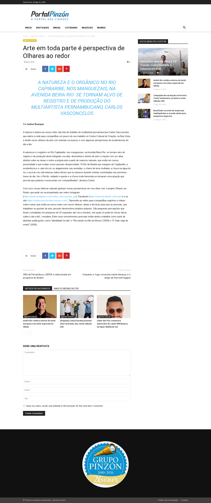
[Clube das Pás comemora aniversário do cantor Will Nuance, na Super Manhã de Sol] (114, 306)
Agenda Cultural (38, 36)
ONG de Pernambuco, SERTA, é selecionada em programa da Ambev (47, 276)
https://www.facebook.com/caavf (105, 196)
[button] (184, 27)
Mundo (101, 27)
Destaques (42, 27)
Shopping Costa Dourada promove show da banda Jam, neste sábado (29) (76, 323)
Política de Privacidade (168, 500)
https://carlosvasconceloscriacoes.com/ (47, 200)
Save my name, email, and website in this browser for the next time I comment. (64, 406)
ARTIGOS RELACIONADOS (37, 288)
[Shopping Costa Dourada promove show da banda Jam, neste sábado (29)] (77, 306)
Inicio (28, 27)
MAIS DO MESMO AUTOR (66, 288)
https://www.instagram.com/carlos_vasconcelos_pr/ (50, 196)
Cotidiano (71, 27)
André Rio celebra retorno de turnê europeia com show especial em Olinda (39, 323)
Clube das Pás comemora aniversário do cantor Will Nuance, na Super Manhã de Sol (112, 323)
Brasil (57, 27)
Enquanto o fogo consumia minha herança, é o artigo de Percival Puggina (107, 276)
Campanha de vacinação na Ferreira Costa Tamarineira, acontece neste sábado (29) (169, 98)
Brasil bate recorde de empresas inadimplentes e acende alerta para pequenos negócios (169, 113)
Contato (184, 500)
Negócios (87, 27)
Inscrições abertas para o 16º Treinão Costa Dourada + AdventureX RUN (158, 65)
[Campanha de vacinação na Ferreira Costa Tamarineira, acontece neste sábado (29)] (144, 98)
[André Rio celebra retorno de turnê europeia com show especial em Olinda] (40, 306)
